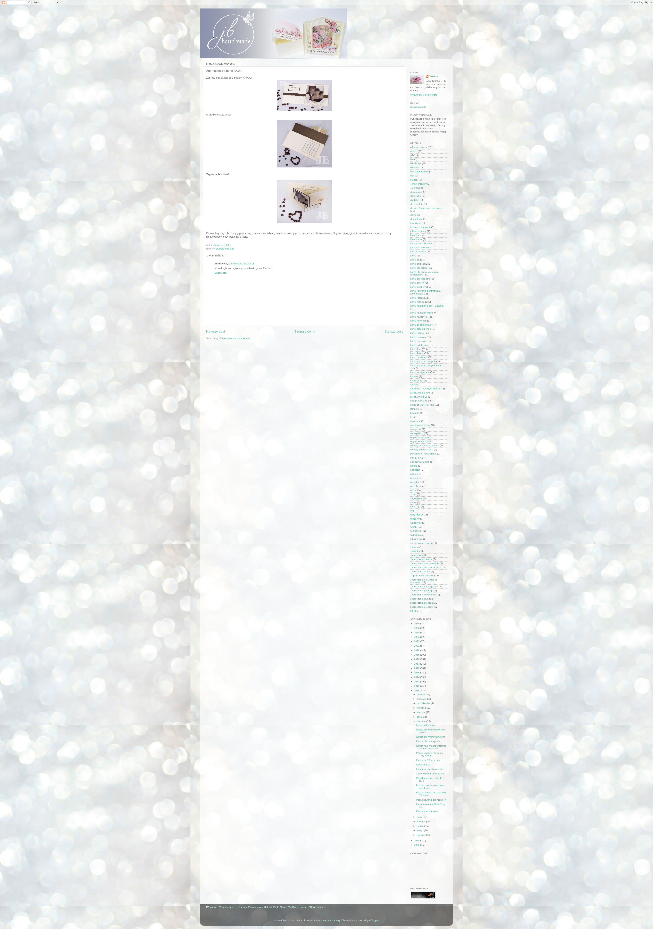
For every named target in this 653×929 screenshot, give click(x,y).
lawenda (414, 413)
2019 (417, 655)
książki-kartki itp (418, 400)
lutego (420, 830)
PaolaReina (416, 458)
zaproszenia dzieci (420, 571)
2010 (417, 840)
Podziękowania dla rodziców (431, 800)
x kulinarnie (416, 539)
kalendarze (416, 239)
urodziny (415, 518)
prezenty (415, 478)
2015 (417, 672)
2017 (417, 664)
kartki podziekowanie (421, 325)
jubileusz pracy (418, 231)
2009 (417, 845)
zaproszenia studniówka (423, 594)
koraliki (414, 384)
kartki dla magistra (420, 279)
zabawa (414, 547)
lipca (419, 717)
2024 (417, 632)
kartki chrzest (417, 264)
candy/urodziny (418, 184)
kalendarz (415, 235)
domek (414, 215)
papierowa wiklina (419, 462)
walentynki (416, 523)
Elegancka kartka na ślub (429, 769)
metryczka (415, 429)
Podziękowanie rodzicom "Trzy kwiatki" (429, 754)
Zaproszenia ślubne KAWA (430, 773)
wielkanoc (415, 531)
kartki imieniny (418, 287)
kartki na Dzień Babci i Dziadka (426, 306)
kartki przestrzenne (420, 329)
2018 (417, 659)
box (412, 175)
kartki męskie (417, 302)
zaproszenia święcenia (422, 603)
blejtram (414, 167)
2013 (417, 681)
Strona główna (304, 331)
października (424, 703)
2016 (417, 668)
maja (420, 817)
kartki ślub (415, 349)
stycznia (421, 835)
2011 (417, 690)
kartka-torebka (418, 251)
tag (412, 510)
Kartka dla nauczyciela (428, 741)
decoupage (416, 192)
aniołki (413, 151)
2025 (417, 628)
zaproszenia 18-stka (421, 559)
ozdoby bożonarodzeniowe (424, 445)
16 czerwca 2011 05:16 (241, 263)
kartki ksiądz (417, 298)
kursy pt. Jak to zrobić (422, 405)
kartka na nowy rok (420, 247)
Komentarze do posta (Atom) (234, 338)
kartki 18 (415, 259)
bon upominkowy (419, 171)
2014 (417, 677)
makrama (415, 421)
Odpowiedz (220, 273)
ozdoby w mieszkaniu (421, 449)
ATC (412, 155)
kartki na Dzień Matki (421, 312)
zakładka (415, 551)
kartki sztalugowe (419, 345)
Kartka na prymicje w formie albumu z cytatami (431, 747)
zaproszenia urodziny (421, 607)
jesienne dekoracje (420, 227)
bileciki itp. (415, 163)
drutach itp (416, 219)
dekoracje (415, 196)
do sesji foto (416, 204)
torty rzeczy (416, 514)
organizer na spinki (420, 441)
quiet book (416, 486)
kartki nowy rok (418, 320)
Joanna (433, 76)
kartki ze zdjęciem (420, 372)
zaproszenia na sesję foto (424, 586)
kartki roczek (417, 333)
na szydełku (416, 433)
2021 (417, 646)
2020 (417, 650)
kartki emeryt (417, 283)
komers (414, 376)
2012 (417, 686)
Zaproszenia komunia (422, 575)
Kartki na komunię (426, 725)
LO (412, 417)
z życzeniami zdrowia (421, 543)
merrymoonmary (331, 920)
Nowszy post (215, 331)
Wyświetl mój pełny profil (423, 95)
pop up (414, 474)
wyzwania (415, 535)
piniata (413, 465)
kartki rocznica (418, 337)
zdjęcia (414, 611)
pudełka (414, 482)
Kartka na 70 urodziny (428, 760)
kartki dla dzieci (418, 268)
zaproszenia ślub (225, 248)
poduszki (415, 470)
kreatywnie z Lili (418, 397)
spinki (413, 502)
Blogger (375, 920)
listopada (422, 699)
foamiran (415, 223)
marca (420, 826)
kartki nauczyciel (419, 317)
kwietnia (421, 821)
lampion (414, 409)
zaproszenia (416, 555)
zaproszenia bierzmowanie (424, 563)
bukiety (414, 179)
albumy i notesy (418, 147)
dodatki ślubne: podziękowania (426, 208)
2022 (417, 641)
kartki (413, 255)
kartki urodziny (418, 357)
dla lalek (414, 200)
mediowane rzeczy (420, 425)
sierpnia (421, 712)
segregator (416, 498)
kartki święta (417, 353)
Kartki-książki (423, 764)
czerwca (421, 721)
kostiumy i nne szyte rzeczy (425, 388)
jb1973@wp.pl (418, 107)
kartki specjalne (418, 341)
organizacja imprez (420, 437)
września (422, 708)
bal (412, 159)
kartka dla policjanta (421, 243)
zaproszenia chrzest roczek (425, 567)
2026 (417, 623)
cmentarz (415, 188)
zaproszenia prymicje (421, 590)
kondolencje (416, 380)
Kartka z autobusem (427, 811)
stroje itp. (415, 506)
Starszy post (393, 331)
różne (413, 490)
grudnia (421, 694)
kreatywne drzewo (420, 392)
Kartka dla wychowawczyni (430, 737)
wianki (413, 527)
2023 (417, 637)
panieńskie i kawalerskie (423, 453)
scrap (413, 494)
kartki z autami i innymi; (423, 361)
